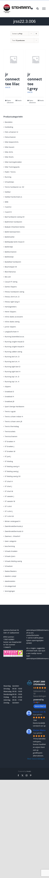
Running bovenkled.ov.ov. (14, 336)
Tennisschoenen (11, 436)
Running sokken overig (13, 352)
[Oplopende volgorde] (36, 33)
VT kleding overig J (12, 471)
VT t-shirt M (9, 516)
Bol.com (8, 277)
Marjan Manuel (40, 730)
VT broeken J (9, 446)
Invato (29, 771)
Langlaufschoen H (11, 332)
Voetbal (7, 192)
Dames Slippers (11, 287)
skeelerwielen (10, 581)
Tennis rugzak (10, 411)
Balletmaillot (9, 237)
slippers (8, 386)
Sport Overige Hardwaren (14, 406)
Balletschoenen (11, 252)
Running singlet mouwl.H (14, 346)
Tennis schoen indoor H (14, 416)
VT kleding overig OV (12, 476)
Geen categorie (10, 541)
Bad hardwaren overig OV (14, 217)
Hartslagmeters (11, 307)
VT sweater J (9, 496)
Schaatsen (9, 566)
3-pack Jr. (8, 207)
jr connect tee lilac (12, 79)
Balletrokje (9, 247)
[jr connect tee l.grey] (35, 59)
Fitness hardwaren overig (14, 292)
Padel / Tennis (10, 172)
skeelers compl (10, 576)
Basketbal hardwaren (13, 262)
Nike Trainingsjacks (12, 167)
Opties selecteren (10, 101)
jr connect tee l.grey (34, 81)
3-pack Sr (8, 212)
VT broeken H (10, 441)
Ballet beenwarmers (12, 232)
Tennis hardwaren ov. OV (14, 187)
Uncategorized (10, 586)
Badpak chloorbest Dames (15, 227)
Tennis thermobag (12, 426)
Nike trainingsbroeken (13, 162)
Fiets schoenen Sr (11, 132)
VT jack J (8, 456)
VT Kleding (9, 461)
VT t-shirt (8, 506)
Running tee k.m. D (12, 357)
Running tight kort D (12, 367)
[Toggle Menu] (43, 9)
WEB (6, 202)
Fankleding (9, 127)
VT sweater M (10, 501)
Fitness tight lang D (12, 302)
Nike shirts (9, 152)
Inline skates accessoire (14, 317)
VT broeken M (10, 451)
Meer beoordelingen (36, 758)
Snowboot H (9, 396)
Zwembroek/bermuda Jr (14, 526)
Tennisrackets (10, 431)
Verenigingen (10, 591)
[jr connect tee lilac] (13, 59)
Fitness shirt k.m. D (12, 297)
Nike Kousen (9, 147)
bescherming (10, 546)
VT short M (9, 491)
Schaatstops (9, 182)
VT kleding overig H (12, 466)
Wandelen (9, 122)
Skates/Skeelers (11, 571)
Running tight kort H (12, 371)
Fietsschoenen (10, 137)
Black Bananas (10, 272)
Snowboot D (9, 391)
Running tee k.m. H (12, 361)
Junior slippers (10, 327)
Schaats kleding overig (13, 561)
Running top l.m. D (12, 377)
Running (8, 177)
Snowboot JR (9, 401)
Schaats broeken (11, 551)
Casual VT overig (11, 282)
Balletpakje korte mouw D (14, 242)
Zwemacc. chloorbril (12, 536)
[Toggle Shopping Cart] (32, 8)
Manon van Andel (41, 712)
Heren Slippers (10, 312)
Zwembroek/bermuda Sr (14, 531)
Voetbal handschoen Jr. (13, 197)
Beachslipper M (11, 267)
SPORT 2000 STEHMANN (39, 683)
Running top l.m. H (12, 381)
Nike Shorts (9, 157)
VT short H (9, 481)
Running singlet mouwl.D (14, 342)
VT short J (8, 486)
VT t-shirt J (9, 511)
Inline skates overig (12, 322)
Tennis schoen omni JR (13, 421)
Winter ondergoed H (12, 521)
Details (19, 100)
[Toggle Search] (37, 8)
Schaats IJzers (10, 556)
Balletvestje (9, 257)
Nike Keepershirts (11, 142)
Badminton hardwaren (13, 222)
